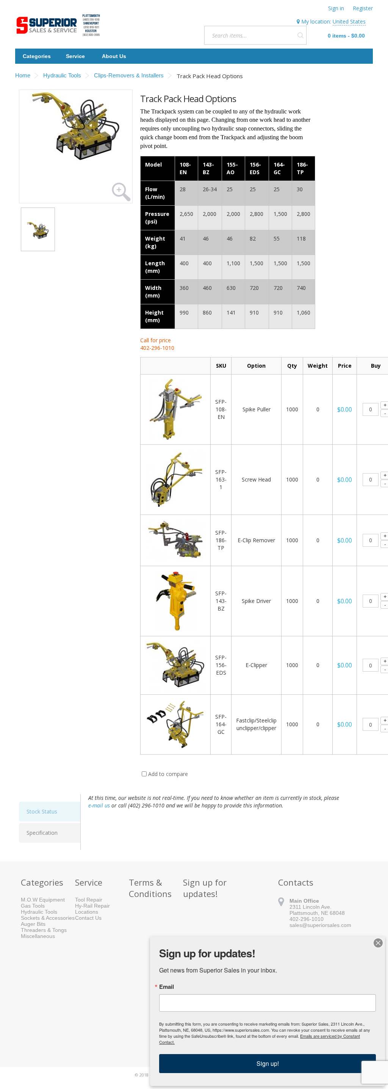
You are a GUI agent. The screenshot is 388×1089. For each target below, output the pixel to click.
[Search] (300, 35)
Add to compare (168, 773)
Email (166, 987)
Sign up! (268, 1063)
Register (363, 8)
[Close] (378, 942)
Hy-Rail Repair (92, 906)
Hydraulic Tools (39, 912)
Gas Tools (33, 906)
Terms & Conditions (150, 888)
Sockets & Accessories (48, 918)
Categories (37, 56)
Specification (42, 832)
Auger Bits (33, 924)
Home (22, 75)
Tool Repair (88, 900)
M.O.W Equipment (43, 900)
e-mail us (99, 805)
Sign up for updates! (205, 888)
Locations (86, 912)
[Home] (60, 25)
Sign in (336, 8)
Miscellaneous (38, 936)
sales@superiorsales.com (320, 925)
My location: (333, 21)
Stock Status (42, 811)
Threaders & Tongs (44, 930)
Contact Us (88, 918)
